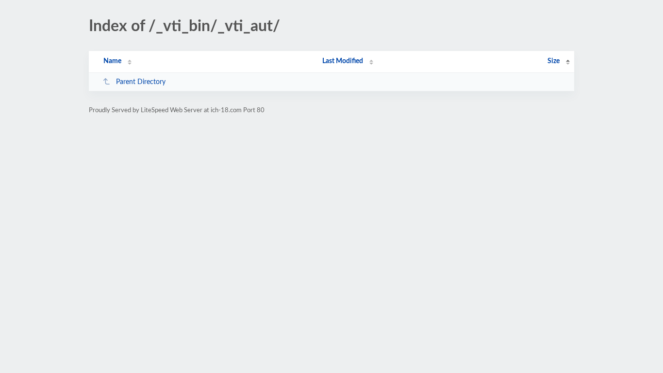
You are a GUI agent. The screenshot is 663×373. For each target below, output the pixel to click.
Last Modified (342, 61)
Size (553, 61)
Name (112, 61)
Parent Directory (141, 82)
